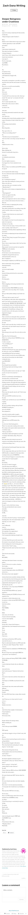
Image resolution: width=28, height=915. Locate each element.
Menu (14, 10)
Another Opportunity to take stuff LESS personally (10, 875)
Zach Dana (5, 24)
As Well (23, 878)
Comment (21, 899)
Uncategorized (14, 24)
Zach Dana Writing (14, 5)
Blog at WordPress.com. (14, 910)
